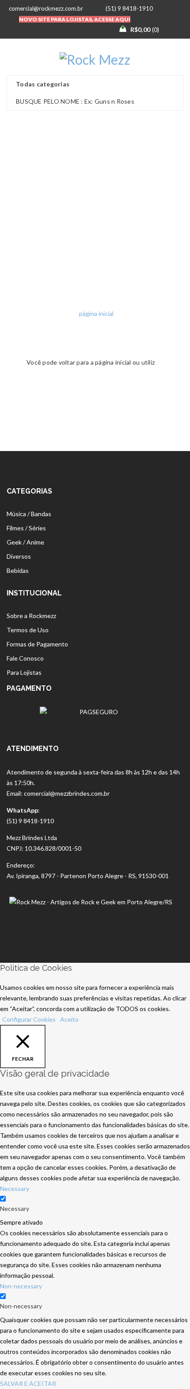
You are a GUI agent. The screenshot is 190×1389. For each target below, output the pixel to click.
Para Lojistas (24, 672)
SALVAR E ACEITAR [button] (28, 1383)
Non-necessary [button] (21, 1286)
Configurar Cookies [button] (29, 1019)
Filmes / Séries (26, 528)
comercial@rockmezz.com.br (46, 8)
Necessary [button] (14, 1188)
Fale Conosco (25, 658)
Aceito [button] (69, 1019)
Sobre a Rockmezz (31, 615)
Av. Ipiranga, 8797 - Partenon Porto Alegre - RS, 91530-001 (88, 875)
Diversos (19, 556)
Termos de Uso (28, 630)
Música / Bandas (29, 513)
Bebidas (18, 570)
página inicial (96, 313)
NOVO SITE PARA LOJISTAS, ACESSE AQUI (74, 19)
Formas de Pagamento (37, 644)
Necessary (14, 1208)
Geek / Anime (25, 542)
